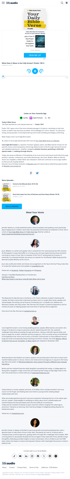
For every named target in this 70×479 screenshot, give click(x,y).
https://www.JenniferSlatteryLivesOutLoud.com (18, 234)
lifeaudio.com (32, 164)
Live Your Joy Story (8, 277)
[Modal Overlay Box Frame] (35, 45)
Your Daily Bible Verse (16, 232)
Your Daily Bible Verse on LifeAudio (47, 141)
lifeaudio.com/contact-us (12, 166)
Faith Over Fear (32, 232)
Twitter (21, 270)
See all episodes (11, 206)
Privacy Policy (22, 467)
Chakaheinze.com (18, 413)
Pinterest (38, 270)
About (4, 467)
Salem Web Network (44, 474)
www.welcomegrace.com (40, 373)
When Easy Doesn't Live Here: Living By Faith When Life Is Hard (23, 279)
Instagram (28, 270)
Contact (12, 467)
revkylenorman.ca (30, 311)
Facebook (15, 270)
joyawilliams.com (38, 266)
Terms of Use (33, 467)
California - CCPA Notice (49, 467)
